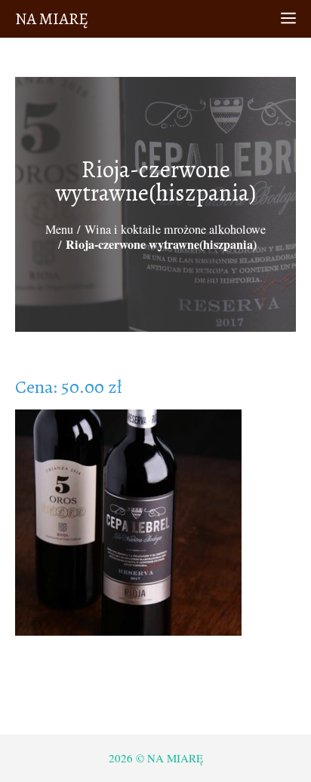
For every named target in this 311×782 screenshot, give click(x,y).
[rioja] (128, 525)
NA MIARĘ (51, 19)
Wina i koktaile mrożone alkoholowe (175, 229)
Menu (59, 229)
